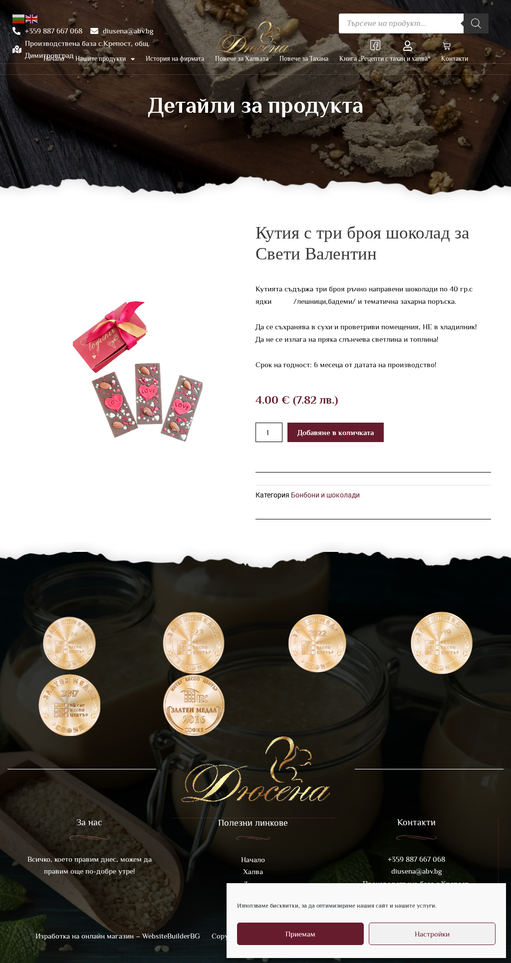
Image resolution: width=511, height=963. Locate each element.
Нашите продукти (100, 58)
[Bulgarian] (18, 18)
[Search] (476, 23)
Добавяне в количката (335, 432)
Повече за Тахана (303, 58)
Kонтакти (454, 58)
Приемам (300, 934)
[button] (444, 47)
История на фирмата (175, 58)
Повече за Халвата (241, 58)
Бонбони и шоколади (325, 495)
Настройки (432, 934)
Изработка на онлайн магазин (85, 936)
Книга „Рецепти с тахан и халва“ (384, 58)
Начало (53, 58)
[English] (31, 18)
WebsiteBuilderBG (171, 936)
